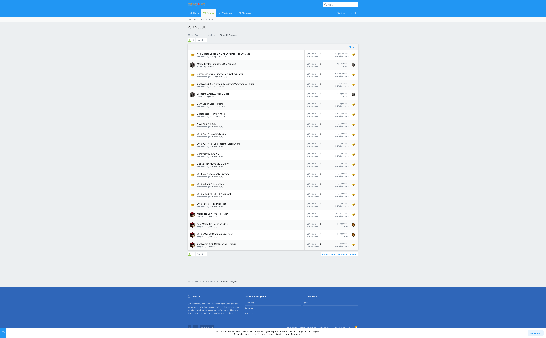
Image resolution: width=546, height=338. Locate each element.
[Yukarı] (352, 327)
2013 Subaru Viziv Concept (210, 184)
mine (346, 226)
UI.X (195, 327)
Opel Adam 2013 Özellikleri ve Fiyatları (216, 244)
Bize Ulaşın (250, 313)
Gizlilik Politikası (325, 327)
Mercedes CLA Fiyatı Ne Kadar (212, 213)
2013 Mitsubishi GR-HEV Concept (214, 194)
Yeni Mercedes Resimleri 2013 (212, 224)
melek (199, 67)
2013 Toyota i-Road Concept (211, 203)
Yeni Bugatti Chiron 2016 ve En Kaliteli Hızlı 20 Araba (223, 53)
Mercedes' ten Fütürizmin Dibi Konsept (216, 64)
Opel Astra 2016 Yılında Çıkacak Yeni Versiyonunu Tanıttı (225, 84)
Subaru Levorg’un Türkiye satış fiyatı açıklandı (220, 74)
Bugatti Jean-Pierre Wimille (211, 113)
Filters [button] (351, 47)
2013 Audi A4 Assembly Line (211, 134)
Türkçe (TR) (208, 327)
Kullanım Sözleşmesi (307, 327)
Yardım (337, 327)
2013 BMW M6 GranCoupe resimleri (215, 234)
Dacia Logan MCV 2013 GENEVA (213, 163)
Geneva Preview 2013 (208, 153)
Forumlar (249, 308)
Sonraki (200, 40)
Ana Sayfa (249, 303)
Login (305, 303)
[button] (235, 13)
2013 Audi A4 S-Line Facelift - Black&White (218, 143)
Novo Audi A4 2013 (206, 124)
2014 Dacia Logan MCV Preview (213, 174)
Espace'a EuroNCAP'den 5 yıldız (213, 93)
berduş (200, 216)
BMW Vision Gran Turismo (210, 103)
